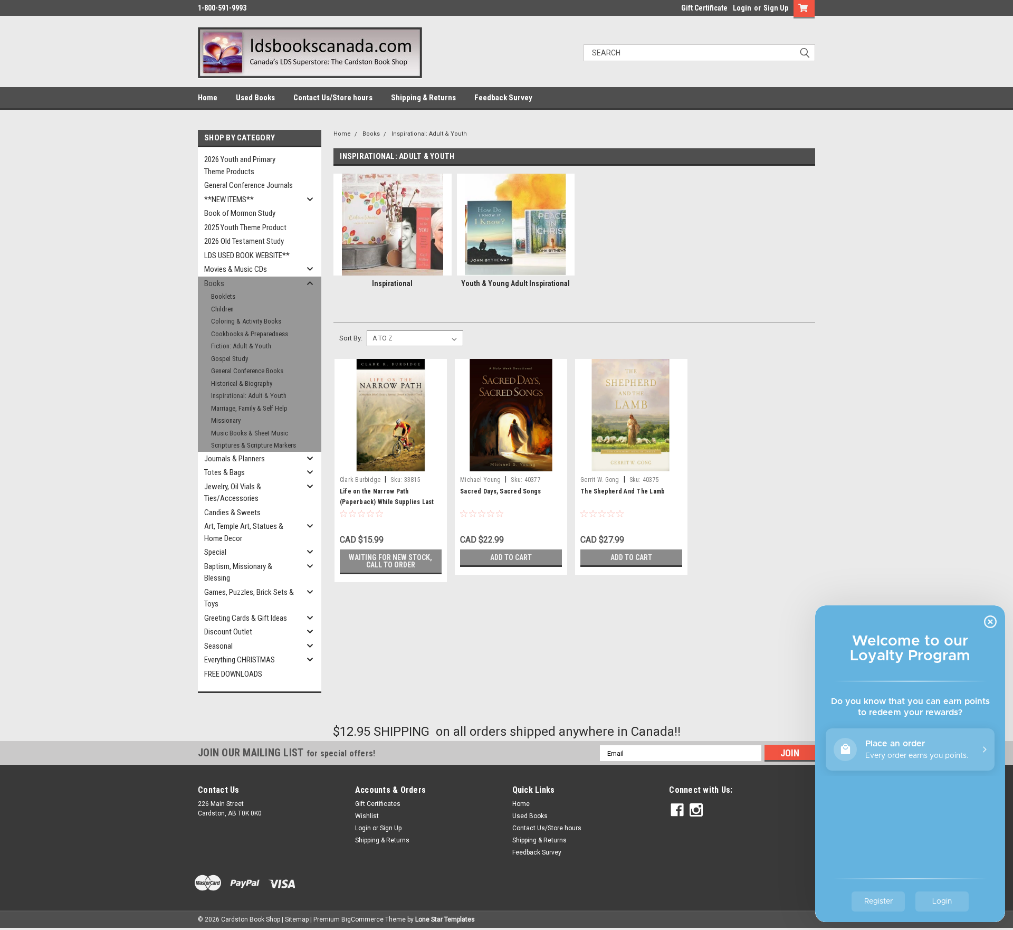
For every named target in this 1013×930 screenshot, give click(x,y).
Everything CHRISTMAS (239, 660)
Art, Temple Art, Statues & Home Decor (243, 532)
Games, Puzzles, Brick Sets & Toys (249, 598)
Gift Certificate (704, 8)
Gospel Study (229, 359)
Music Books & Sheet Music (249, 433)
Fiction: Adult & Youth (241, 346)
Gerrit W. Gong (599, 479)
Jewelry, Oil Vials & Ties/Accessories (232, 493)
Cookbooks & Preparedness (249, 334)
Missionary (226, 420)
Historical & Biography (241, 383)
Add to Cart (511, 557)
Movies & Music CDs (235, 269)
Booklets (223, 296)
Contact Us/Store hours (332, 97)
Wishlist (367, 816)
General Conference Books (247, 371)
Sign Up (775, 8)
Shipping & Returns (423, 97)
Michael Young (480, 479)
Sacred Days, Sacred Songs (500, 491)
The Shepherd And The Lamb (622, 491)
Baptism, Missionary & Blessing (238, 572)
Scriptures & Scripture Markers (253, 445)
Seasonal (218, 646)
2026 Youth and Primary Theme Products (239, 165)
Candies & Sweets (232, 512)
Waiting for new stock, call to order (390, 561)
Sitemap (297, 919)
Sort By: (350, 338)
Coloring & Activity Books (246, 321)
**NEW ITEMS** (229, 199)
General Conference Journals (248, 185)
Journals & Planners (234, 458)
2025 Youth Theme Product (245, 227)
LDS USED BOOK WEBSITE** (247, 255)
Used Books (255, 97)
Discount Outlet (228, 632)
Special (215, 552)
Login (742, 8)
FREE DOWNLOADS (233, 674)
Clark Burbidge (360, 479)
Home (207, 97)
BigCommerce (362, 919)
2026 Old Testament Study (244, 241)
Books (214, 283)
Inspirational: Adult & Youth (248, 396)
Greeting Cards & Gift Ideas (245, 618)
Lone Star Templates (445, 919)
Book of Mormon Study (239, 213)
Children (222, 309)
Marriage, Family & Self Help (249, 408)
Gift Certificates (377, 804)
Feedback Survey (503, 97)
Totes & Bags (224, 472)
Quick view (390, 463)
